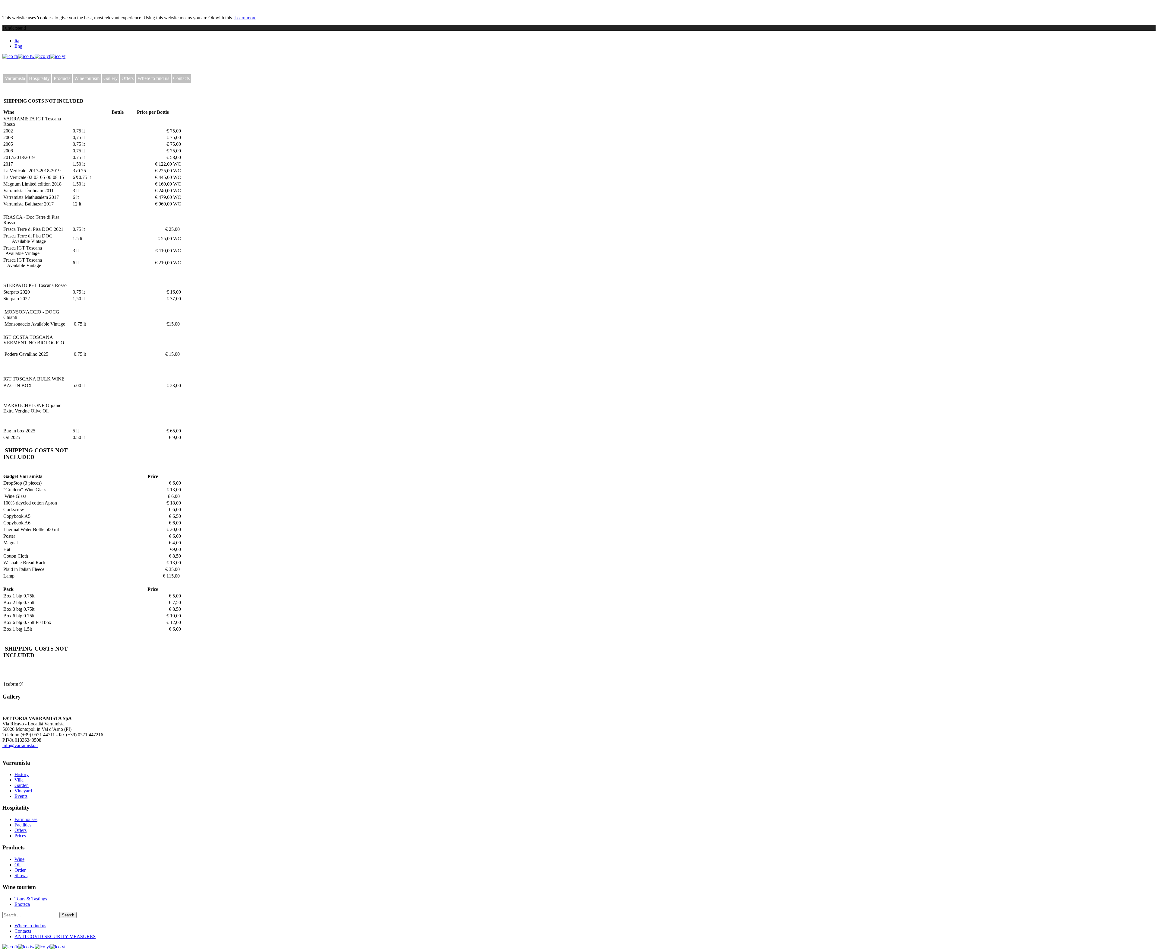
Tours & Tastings (30, 898)
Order (20, 870)
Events (20, 796)
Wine (19, 859)
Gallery (110, 78)
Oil (17, 864)
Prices (20, 835)
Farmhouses (25, 819)
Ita (16, 40)
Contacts (181, 78)
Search (68, 915)
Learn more (245, 17)
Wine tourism (87, 78)
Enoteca (22, 904)
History (21, 774)
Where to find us (153, 78)
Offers (128, 78)
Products (62, 78)
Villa (19, 779)
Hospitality (39, 78)
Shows (20, 875)
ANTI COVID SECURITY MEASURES (55, 936)
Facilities (22, 824)
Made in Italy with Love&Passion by (48, 750)
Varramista (15, 78)
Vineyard (23, 790)
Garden (21, 785)
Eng (18, 46)
